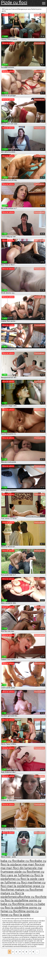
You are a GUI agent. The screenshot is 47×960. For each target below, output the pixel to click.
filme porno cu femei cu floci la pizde (19, 913)
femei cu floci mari (21, 882)
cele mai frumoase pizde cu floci (21, 869)
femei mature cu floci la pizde (22, 893)
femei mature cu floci (20, 889)
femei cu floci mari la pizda (23, 884)
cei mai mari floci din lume (22, 866)
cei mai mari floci (29, 864)
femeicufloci (16, 897)
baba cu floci (9, 861)
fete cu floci (33, 897)
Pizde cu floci (14, 2)
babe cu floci (26, 861)
